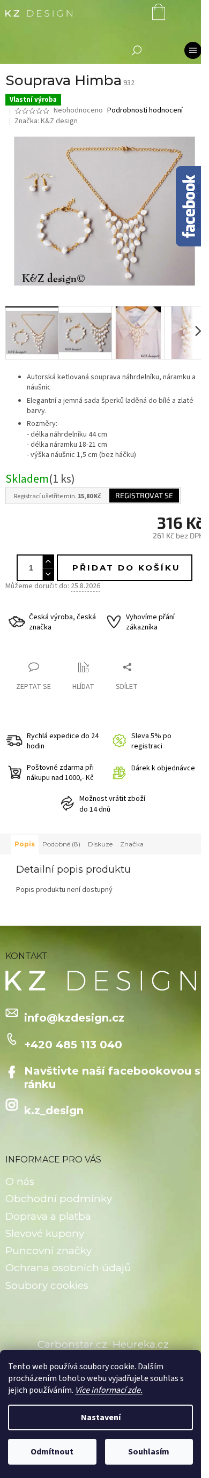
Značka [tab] (132, 844)
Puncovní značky (48, 1250)
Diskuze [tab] (100, 844)
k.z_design (54, 1110)
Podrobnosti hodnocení (145, 111)
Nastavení (101, 1417)
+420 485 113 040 (73, 1044)
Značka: (46, 121)
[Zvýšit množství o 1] (47, 562)
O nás (19, 1181)
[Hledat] (136, 50)
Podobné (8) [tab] (61, 844)
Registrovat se (144, 495)
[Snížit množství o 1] (47, 574)
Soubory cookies (46, 1285)
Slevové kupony (44, 1233)
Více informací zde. (109, 1390)
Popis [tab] (24, 844)
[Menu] (193, 50)
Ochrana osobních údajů (68, 1268)
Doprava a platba (48, 1216)
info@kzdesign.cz (74, 1017)
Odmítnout (52, 1452)
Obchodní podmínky (58, 1198)
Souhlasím (148, 1452)
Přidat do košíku (126, 567)
